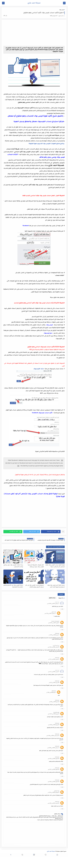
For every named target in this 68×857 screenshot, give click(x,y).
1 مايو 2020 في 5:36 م (51, 692)
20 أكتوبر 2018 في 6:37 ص (53, 769)
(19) (4, 15)
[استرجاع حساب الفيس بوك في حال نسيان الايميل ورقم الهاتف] (34, 577)
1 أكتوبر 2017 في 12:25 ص (53, 622)
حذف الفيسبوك (39, 369)
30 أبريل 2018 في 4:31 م (54, 682)
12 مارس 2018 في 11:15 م (53, 659)
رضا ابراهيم (56, 791)
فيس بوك (61, 9)
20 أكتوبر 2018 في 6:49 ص (53, 781)
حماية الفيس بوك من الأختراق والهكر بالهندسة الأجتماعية (13, 586)
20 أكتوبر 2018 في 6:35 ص (53, 758)
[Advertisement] (34, 33)
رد (62, 609)
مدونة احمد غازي (34, 3)
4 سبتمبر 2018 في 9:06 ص (53, 747)
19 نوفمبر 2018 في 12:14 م (53, 792)
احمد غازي (54, 612)
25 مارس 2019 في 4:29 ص (53, 803)
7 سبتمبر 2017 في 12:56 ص (53, 603)
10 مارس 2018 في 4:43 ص (53, 647)
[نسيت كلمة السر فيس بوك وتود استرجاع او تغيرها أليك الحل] (55, 577)
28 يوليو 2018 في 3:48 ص (53, 724)
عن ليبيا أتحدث (56, 645)
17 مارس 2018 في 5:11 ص (53, 671)
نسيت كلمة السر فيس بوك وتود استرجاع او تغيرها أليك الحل (56, 586)
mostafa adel (56, 712)
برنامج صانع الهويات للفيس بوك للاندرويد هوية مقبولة (46, 143)
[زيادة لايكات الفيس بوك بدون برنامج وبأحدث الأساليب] (13, 556)
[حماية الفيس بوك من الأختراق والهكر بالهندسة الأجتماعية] (13, 577)
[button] (50, 531)
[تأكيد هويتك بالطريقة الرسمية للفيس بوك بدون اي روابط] (34, 556)
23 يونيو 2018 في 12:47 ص (53, 714)
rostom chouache (55, 621)
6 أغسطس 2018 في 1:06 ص (52, 735)
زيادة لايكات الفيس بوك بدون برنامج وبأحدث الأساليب (13, 566)
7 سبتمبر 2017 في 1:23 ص (50, 613)
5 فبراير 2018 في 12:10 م (54, 635)
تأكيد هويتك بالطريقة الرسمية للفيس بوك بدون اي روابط (36, 566)
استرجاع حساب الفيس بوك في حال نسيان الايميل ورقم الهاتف (34, 586)
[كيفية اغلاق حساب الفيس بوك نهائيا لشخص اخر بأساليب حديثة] (55, 556)
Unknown (57, 633)
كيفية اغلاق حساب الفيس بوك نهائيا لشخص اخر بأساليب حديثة (55, 566)
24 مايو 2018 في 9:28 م (54, 701)
